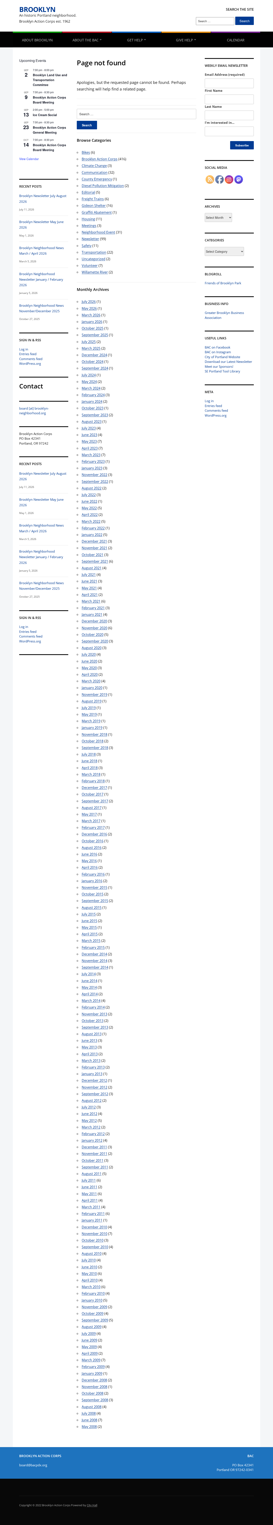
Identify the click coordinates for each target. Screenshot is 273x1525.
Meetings (89, 225)
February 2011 (93, 1213)
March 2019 (91, 721)
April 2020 (90, 674)
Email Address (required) (225, 74)
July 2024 (89, 375)
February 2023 (93, 461)
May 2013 (89, 1047)
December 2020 (94, 621)
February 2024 (93, 395)
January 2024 (92, 401)
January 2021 (92, 614)
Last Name (213, 106)
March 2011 (91, 1207)
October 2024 (92, 361)
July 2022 (89, 494)
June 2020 (89, 661)
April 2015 (90, 934)
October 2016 (92, 841)
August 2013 (92, 1034)
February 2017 (93, 827)
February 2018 (93, 781)
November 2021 (94, 548)
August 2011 (92, 1173)
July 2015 (89, 914)
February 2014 (93, 1007)
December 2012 (94, 1080)
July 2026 (89, 301)
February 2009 (93, 1366)
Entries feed (27, 354)
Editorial (88, 192)
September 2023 (95, 415)
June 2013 (89, 1040)
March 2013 (91, 1060)
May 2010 (89, 1273)
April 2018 (90, 767)
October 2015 (92, 894)
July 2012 (89, 1107)
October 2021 (92, 554)
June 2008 (89, 1420)
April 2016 (90, 867)
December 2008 (94, 1380)
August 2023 (92, 421)
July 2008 (89, 1413)
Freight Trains (93, 199)
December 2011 (94, 1147)
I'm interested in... (219, 122)
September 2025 (95, 335)
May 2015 (89, 927)
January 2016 (92, 881)
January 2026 (92, 321)
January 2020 (92, 687)
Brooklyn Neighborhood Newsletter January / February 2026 (41, 279)
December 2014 (94, 954)
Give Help (184, 40)
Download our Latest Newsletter (228, 361)
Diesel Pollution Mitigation (103, 185)
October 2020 (92, 634)
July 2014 (89, 974)
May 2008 (89, 1426)
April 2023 (90, 448)
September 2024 (95, 368)
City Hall (92, 1505)
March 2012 (91, 1127)
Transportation (94, 252)
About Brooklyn (37, 40)
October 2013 (92, 1020)
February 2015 (93, 947)
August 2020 (92, 647)
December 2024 (94, 355)
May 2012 (89, 1120)
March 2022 (91, 521)
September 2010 (95, 1247)
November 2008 (94, 1386)
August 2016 (92, 847)
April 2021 (90, 594)
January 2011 (92, 1220)
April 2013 (90, 1054)
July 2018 (89, 754)
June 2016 (89, 854)
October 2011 (92, 1160)
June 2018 (89, 761)
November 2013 (94, 1014)
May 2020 (89, 667)
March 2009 (91, 1360)
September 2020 (95, 641)
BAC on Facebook (217, 347)
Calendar (235, 40)
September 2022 (95, 481)
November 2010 (94, 1233)
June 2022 (89, 501)
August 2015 (92, 907)
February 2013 (93, 1067)
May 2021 (89, 588)
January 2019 (92, 727)
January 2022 (92, 534)
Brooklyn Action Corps (100, 159)
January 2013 (92, 1073)
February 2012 (93, 1133)
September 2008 (95, 1400)
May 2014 (89, 987)
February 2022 (93, 528)
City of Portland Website (222, 357)
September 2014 (95, 967)
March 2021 (91, 601)
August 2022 (92, 488)
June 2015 (89, 920)
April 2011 (90, 1200)
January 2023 (92, 468)
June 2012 (89, 1113)
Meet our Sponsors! (219, 366)
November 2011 (94, 1153)
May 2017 (89, 814)
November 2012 (94, 1087)
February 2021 (93, 608)
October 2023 (92, 408)
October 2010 (92, 1240)
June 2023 (89, 434)
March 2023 (91, 454)
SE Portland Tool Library (222, 371)
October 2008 (92, 1393)
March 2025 (91, 348)
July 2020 (89, 654)
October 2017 (92, 794)
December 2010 (94, 1227)
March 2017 (91, 821)
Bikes (86, 152)
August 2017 (92, 807)
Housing (88, 219)
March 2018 (91, 774)
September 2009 (95, 1320)
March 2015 (91, 940)
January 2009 (92, 1373)
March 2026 (91, 315)
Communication (94, 172)
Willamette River (95, 272)
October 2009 (92, 1313)
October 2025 (92, 328)
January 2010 (92, 1300)
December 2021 (94, 541)
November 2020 (94, 628)
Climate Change (94, 165)
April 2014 (90, 994)
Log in (23, 349)
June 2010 (89, 1267)
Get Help (135, 40)
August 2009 (92, 1326)
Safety (86, 245)
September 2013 (95, 1027)
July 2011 (89, 1180)
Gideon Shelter (94, 205)
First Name (213, 90)
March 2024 (91, 388)
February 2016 (93, 874)
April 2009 (90, 1353)
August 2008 (92, 1406)
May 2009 (89, 1346)
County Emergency (97, 179)
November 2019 (94, 694)
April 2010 (90, 1280)
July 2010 (89, 1260)
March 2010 (91, 1286)
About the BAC (86, 40)
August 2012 (92, 1100)
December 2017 (94, 787)
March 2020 (91, 681)
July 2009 (89, 1333)
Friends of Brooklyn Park (223, 283)
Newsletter (90, 238)
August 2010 (92, 1253)
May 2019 (89, 714)
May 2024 (89, 381)
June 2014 (89, 980)
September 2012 (95, 1094)
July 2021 (89, 574)
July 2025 (89, 341)
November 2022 (94, 474)
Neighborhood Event (98, 232)
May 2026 (89, 308)
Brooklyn (37, 9)
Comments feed (30, 359)
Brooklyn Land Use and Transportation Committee (50, 80)
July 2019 (89, 707)
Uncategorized (93, 259)
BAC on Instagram (218, 352)
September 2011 (95, 1167)
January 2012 (92, 1140)
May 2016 (89, 860)
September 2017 (95, 801)
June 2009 (89, 1340)
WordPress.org (30, 363)
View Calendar (29, 159)
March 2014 (91, 1000)
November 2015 (94, 887)
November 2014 (94, 960)
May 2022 (89, 508)
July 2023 (89, 428)
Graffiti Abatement (97, 212)
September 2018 (95, 747)
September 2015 (95, 900)
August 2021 (92, 568)
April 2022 (90, 514)
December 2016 (94, 834)
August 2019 (92, 701)
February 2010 (93, 1293)
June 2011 (89, 1187)
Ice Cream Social (45, 115)
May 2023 (89, 441)
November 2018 (94, 734)
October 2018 (92, 741)
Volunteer (90, 265)
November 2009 (94, 1307)
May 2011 (89, 1193)
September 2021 (95, 561)
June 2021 (89, 581)
